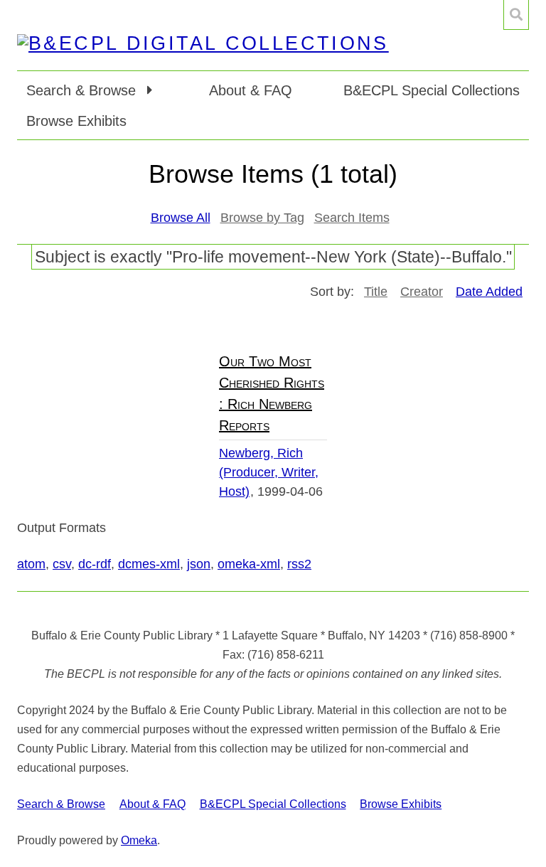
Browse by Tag (262, 218)
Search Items (352, 218)
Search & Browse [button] (83, 90)
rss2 (299, 564)
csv (62, 564)
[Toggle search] (516, 15)
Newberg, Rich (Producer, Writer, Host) (268, 472)
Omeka (139, 840)
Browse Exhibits (76, 121)
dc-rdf (94, 564)
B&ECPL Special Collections (431, 90)
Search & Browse (61, 804)
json (198, 564)
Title (375, 291)
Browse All (180, 218)
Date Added (489, 291)
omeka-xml (249, 564)
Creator (421, 291)
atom (31, 564)
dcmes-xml (149, 564)
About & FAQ (250, 90)
